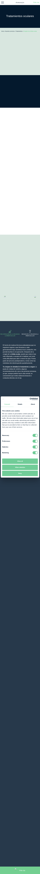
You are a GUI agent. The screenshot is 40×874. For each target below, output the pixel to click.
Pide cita (36, 2)
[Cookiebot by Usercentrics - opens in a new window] (30, 399)
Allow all (20, 461)
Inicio (2, 31)
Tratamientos (19, 31)
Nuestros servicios (10, 31)
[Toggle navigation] (2, 2)
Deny (20, 473)
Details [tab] (20, 404)
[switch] (35, 441)
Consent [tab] (7, 404)
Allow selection (20, 467)
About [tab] (33, 404)
